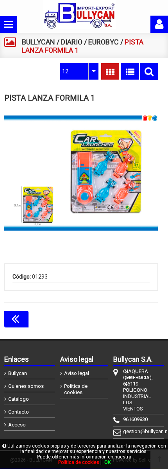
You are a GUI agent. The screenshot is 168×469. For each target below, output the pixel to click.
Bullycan (17, 373)
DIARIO (71, 42)
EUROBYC (103, 42)
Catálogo (18, 399)
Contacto (18, 412)
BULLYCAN (38, 42)
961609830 (124, 419)
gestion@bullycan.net (124, 431)
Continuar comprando (123, 318)
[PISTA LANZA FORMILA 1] (81, 173)
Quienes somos (26, 386)
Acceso (17, 425)
